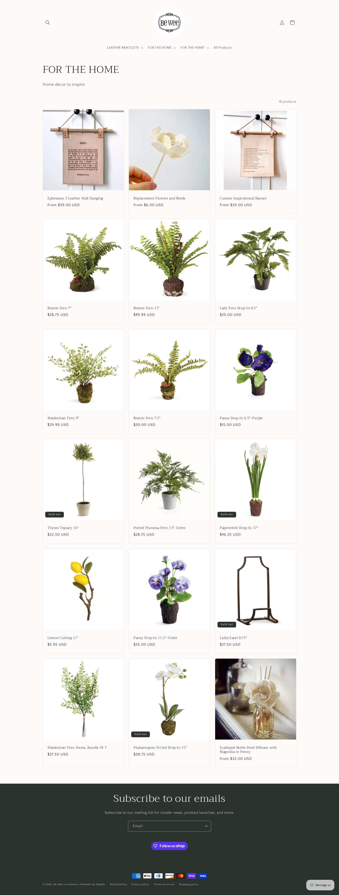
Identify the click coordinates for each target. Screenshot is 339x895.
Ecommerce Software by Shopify (85, 884)
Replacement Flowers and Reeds (159, 198)
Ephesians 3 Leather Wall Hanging (75, 198)
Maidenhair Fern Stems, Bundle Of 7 (77, 748)
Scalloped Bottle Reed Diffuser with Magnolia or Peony (248, 750)
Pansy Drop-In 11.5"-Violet (155, 638)
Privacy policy (140, 884)
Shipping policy (188, 884)
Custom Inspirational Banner (243, 198)
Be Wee (59, 884)
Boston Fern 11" (147, 308)
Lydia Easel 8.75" (233, 638)
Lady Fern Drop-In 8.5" (238, 308)
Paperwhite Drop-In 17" (239, 528)
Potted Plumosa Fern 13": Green (160, 528)
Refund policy (118, 884)
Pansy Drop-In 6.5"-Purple (241, 418)
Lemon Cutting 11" (63, 638)
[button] (48, 23)
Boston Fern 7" (60, 308)
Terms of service (164, 884)
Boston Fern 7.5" (147, 418)
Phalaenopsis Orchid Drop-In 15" (160, 748)
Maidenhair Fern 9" (63, 418)
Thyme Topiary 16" (63, 528)
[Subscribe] (206, 826)
